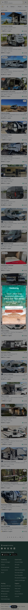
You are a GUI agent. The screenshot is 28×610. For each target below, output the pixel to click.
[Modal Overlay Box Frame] (14, 305)
